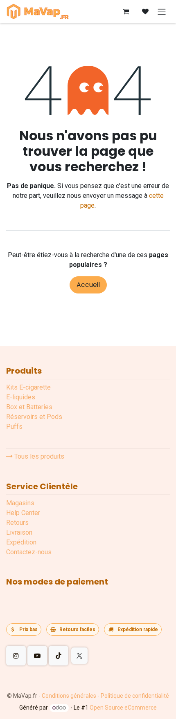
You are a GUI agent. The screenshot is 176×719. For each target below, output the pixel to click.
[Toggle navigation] (161, 11)
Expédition (21, 542)
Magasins (20, 503)
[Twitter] (79, 655)
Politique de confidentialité (135, 695)
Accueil (88, 284)
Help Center (23, 513)
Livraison (19, 532)
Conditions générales (69, 695)
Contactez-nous (29, 552)
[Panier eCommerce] (125, 11)
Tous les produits (38, 456)
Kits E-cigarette (28, 387)
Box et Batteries (29, 407)
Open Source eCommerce (123, 707)
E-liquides (20, 397)
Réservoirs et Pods (34, 417)
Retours (17, 522)
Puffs (14, 426)
